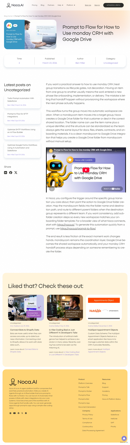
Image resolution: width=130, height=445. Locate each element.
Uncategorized (110, 63)
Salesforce (115, 415)
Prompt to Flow (84, 395)
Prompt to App (84, 403)
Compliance (87, 422)
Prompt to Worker (85, 391)
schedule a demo (113, 5)
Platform (70, 5)
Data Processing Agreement (93, 430)
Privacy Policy (87, 415)
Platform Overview (85, 383)
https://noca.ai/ (65, 225)
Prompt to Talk (83, 387)
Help (59, 5)
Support (105, 387)
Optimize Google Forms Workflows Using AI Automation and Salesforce (22, 148)
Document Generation (87, 407)
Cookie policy (87, 426)
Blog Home (8, 16)
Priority (113, 426)
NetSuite (114, 418)
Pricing (34, 5)
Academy (106, 391)
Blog (42, 5)
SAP (112, 422)
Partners (51, 5)
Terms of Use (87, 418)
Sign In (97, 5)
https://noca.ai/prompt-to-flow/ (78, 228)
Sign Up (88, 5)
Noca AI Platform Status (111, 399)
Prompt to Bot (83, 399)
